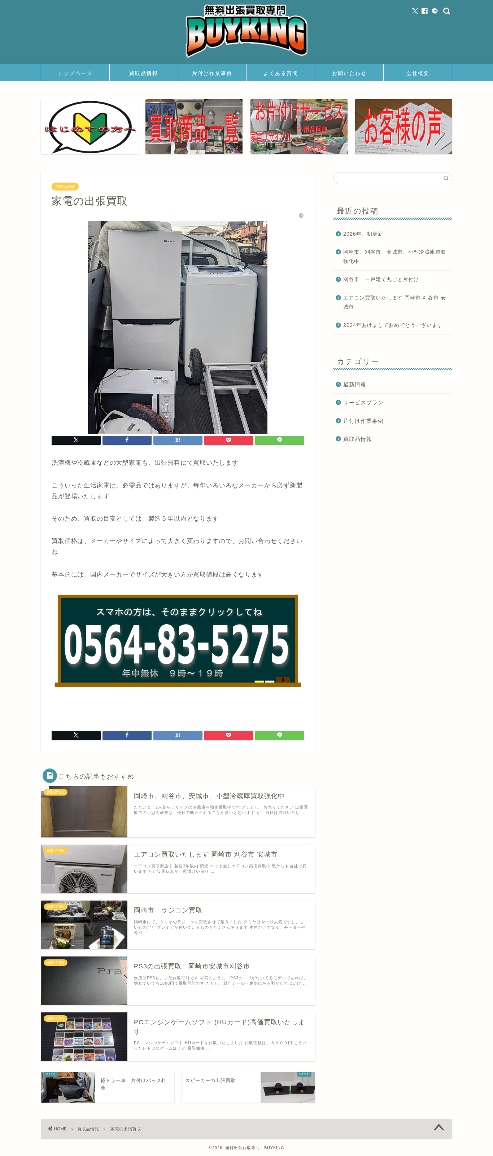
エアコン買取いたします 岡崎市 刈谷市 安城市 (394, 302)
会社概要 (417, 73)
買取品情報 (143, 73)
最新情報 (354, 384)
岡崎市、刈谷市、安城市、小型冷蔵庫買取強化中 (394, 256)
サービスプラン (363, 402)
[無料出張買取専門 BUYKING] (246, 59)
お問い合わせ (349, 73)
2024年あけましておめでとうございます (393, 325)
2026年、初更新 (363, 234)
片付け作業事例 (212, 73)
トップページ (75, 73)
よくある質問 (280, 73)
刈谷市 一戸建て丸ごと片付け (381, 279)
